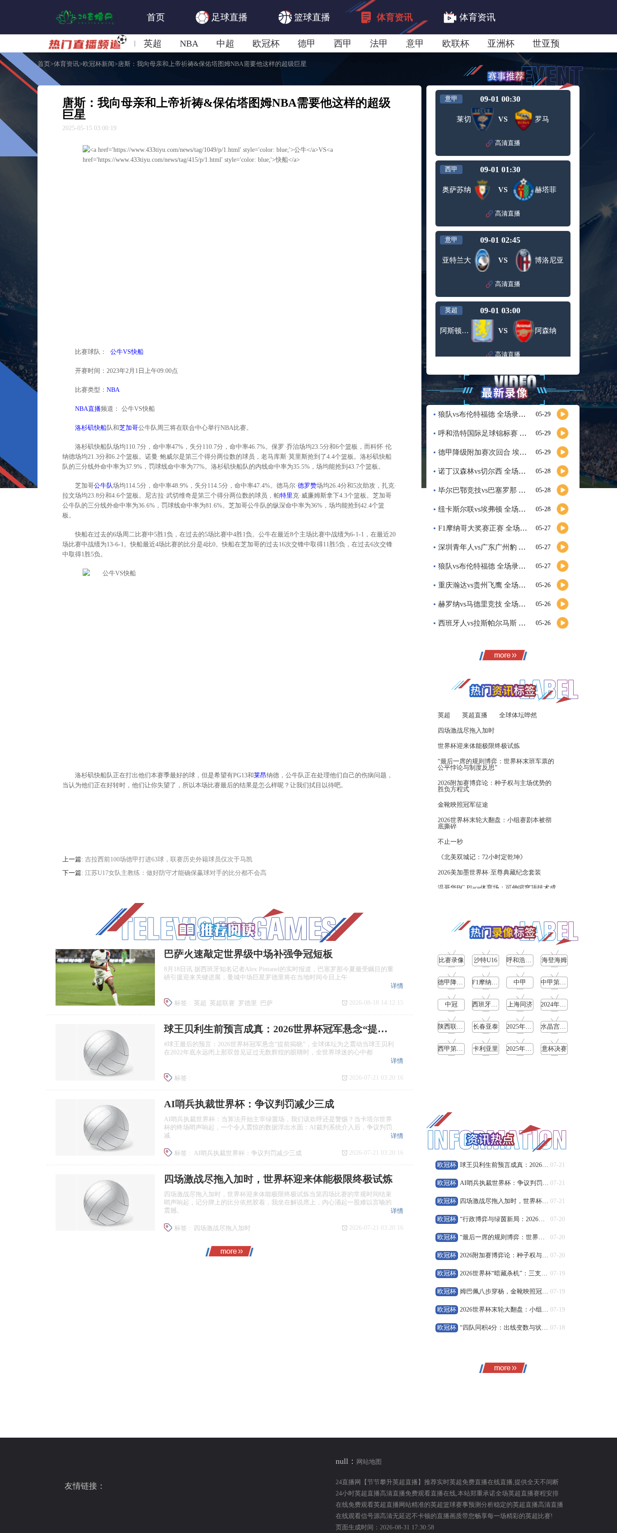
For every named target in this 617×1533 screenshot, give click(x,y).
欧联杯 (455, 43)
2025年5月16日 (526, 1048)
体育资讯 (395, 17)
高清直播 (507, 143)
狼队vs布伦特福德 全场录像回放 (489, 414)
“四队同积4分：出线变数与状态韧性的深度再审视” (530, 1327)
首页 (156, 17)
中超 (225, 43)
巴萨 (266, 1003)
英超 (153, 43)
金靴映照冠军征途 (463, 804)
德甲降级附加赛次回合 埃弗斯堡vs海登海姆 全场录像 (522, 452)
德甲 (307, 43)
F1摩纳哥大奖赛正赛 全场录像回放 (493, 528)
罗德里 (247, 1003)
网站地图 (369, 1461)
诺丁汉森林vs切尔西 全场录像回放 (492, 471)
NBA (189, 43)
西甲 (343, 43)
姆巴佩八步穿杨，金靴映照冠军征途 (510, 1291)
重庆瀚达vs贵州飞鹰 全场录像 (485, 585)
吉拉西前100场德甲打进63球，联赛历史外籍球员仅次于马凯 (168, 859)
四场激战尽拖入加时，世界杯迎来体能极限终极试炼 (532, 1201)
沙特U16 (485, 960)
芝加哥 (128, 427)
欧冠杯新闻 (98, 64)
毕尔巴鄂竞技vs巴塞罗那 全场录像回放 (500, 490)
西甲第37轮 (453, 1048)
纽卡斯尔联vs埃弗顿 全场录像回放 (492, 509)
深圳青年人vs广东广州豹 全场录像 (492, 547)
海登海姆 (554, 960)
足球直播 (229, 17)
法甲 (379, 43)
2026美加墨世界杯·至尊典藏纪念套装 (489, 872)
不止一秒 (450, 841)
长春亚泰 (485, 1026)
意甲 (415, 43)
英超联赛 (222, 1003)
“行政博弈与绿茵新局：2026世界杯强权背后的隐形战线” (538, 1219)
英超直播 (474, 715)
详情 (397, 986)
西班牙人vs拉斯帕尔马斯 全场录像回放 (500, 623)
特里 (286, 495)
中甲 (520, 982)
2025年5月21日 (526, 1026)
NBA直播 (88, 408)
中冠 (451, 1004)
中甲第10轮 (556, 982)
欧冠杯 (266, 43)
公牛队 (103, 485)
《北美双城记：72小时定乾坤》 (482, 857)
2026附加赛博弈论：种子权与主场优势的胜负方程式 (495, 786)
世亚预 (546, 43)
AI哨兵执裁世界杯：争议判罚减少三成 (248, 1153)
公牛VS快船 (127, 351)
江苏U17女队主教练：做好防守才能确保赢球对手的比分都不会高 (175, 873)
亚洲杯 (500, 43)
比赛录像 (451, 960)
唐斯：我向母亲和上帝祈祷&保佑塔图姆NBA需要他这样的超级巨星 (212, 64)
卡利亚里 (485, 1048)
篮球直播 (312, 17)
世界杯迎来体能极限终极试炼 (479, 746)
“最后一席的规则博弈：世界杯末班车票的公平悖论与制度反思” (496, 764)
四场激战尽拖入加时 (222, 1228)
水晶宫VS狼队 (560, 1026)
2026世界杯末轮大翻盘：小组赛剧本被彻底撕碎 (495, 823)
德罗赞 (307, 485)
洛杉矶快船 (91, 427)
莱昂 (260, 775)
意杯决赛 (554, 1048)
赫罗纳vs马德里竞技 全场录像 (485, 604)
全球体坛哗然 (518, 715)
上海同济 (520, 1004)
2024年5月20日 (561, 1004)
